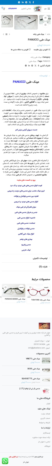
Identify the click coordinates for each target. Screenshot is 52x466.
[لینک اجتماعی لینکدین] (22, 2)
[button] (47, 22)
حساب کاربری (45, 418)
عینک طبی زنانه (38, 34)
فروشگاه (47, 446)
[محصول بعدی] (3, 34)
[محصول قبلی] (9, 34)
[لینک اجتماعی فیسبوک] (33, 2)
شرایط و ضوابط (44, 422)
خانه (48, 34)
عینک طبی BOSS (34, 369)
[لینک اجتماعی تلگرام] (19, 2)
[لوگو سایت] (37, 8)
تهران (48, 403)
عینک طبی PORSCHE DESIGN (15, 299)
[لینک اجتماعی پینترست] (26, 2)
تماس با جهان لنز (44, 441)
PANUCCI (46, 61)
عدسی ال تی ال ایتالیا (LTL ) (29, 388)
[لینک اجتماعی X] (30, 2)
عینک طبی (32, 61)
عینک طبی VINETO (33, 359)
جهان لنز (26, 462)
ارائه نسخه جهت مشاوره (41, 437)
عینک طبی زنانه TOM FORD (40, 300)
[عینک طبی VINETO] (46, 361)
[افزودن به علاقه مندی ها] (30, 287)
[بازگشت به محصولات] (6, 34)
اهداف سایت (45, 413)
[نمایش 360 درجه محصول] (45, 18)
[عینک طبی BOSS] (46, 371)
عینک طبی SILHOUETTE (31, 379)
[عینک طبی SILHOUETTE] (46, 381)
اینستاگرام (46, 433)
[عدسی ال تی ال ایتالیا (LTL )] (46, 390)
